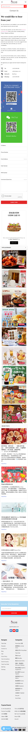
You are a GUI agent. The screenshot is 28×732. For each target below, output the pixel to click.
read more (3, 463)
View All (16, 719)
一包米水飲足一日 (7, 581)
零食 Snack (18, 655)
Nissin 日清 (17, 716)
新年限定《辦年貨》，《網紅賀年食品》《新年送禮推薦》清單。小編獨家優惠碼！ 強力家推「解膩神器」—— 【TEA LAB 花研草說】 (13, 448)
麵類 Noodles (18, 658)
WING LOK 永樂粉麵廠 (20, 711)
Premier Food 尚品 (5, 711)
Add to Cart (14, 242)
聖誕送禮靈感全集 (7, 484)
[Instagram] (17, 630)
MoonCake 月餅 (19, 643)
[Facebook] (11, 630)
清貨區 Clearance (19, 686)
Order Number (4, 165)
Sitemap (3, 669)
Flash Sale (3, 643)
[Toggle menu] (2, 2)
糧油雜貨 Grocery (19, 680)
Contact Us (4, 648)
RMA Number (4, 172)
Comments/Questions (14, 179)
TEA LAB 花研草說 (19, 708)
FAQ (2, 653)
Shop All (17, 695)
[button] (14, 259)
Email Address (14, 159)
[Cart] (26, 2)
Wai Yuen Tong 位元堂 (20, 713)
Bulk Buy (3, 666)
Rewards (3, 646)
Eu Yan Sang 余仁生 (6, 708)
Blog (2, 651)
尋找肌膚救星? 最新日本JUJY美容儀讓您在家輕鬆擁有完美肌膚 (13, 518)
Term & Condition (5, 659)
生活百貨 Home (19, 683)
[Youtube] (14, 630)
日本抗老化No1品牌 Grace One (10, 550)
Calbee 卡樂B (4, 716)
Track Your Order (5, 664)
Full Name (3, 145)
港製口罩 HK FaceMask (21, 650)
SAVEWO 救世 (4, 719)
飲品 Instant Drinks (20, 660)
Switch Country (5, 661)
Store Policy (4, 656)
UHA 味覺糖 (4, 713)
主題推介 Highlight (19, 693)
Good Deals (18, 698)
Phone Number (4, 152)
